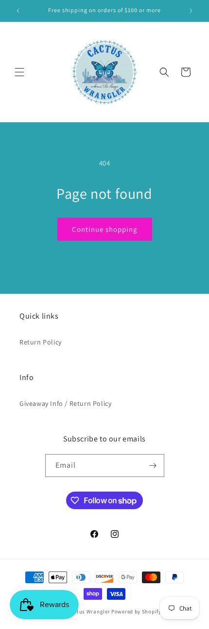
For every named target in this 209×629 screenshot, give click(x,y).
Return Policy (40, 342)
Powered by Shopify (136, 611)
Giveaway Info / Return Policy (65, 403)
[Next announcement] (191, 10)
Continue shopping (105, 229)
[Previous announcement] (18, 10)
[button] (19, 72)
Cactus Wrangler (89, 611)
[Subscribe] (153, 465)
